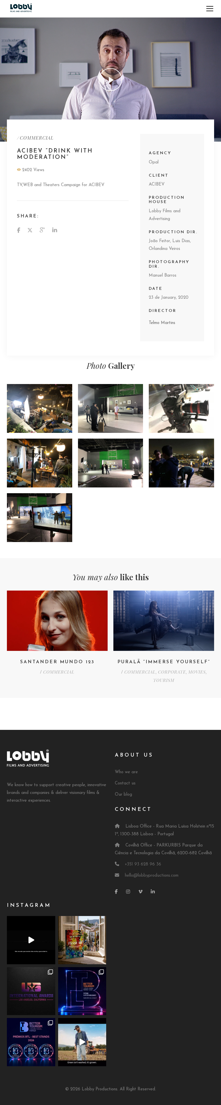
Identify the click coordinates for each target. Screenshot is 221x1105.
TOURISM (163, 680)
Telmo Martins (162, 323)
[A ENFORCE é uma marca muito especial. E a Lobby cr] (31, 940)
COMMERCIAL (37, 138)
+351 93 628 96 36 (143, 864)
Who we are (126, 772)
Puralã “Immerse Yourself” (163, 662)
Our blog (123, 794)
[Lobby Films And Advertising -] (21, 8)
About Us (134, 755)
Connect (133, 809)
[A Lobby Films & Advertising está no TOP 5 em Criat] (31, 1042)
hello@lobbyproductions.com (151, 875)
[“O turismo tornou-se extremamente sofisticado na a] (82, 940)
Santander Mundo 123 (57, 662)
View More (39, 408)
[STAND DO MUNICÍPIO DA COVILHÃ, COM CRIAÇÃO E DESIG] (82, 991)
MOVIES (197, 672)
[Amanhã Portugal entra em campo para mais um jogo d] (31, 991)
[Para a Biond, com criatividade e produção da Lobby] (82, 1042)
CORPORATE (172, 672)
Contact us (125, 783)
